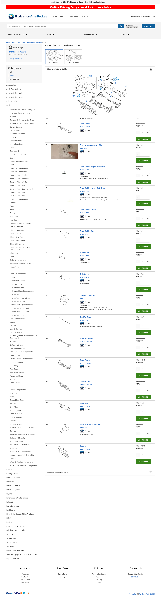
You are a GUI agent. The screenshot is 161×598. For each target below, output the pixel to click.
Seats (12, 396)
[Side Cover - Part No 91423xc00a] (64, 255)
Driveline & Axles (13, 478)
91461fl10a (84, 234)
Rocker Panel (15, 383)
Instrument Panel (17, 287)
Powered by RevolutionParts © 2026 (142, 594)
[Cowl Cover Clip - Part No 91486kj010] (64, 173)
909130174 (84, 299)
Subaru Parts (62, 574)
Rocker (12, 379)
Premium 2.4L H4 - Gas (34, 42)
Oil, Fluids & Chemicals (15, 530)
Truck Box (14, 448)
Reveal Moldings (16, 376)
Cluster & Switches (17, 134)
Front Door (14, 216)
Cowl (12, 147)
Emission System (13, 490)
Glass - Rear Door (17, 237)
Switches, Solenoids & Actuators (22, 434)
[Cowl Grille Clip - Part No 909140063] (64, 151)
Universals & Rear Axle (15, 550)
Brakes (9, 469)
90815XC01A (85, 406)
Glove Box (14, 253)
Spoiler (13, 421)
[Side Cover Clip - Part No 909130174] (64, 300)
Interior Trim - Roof (17, 315)
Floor (12, 206)
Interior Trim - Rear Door (19, 312)
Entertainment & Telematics (17, 498)
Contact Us (84, 16)
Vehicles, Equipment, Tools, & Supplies (21, 554)
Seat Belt (13, 393)
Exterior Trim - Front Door (20, 178)
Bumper (13, 116)
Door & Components (18, 154)
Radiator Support (17, 362)
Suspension (11, 538)
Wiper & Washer (12, 558)
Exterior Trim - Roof (17, 196)
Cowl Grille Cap (87, 231)
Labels (12, 322)
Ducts (12, 165)
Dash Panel (85, 381)
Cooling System (12, 473)
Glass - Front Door (17, 230)
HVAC (8, 518)
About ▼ (125, 34)
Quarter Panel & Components (21, 359)
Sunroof (13, 431)
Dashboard (14, 151)
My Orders (25, 583)
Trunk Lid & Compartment (20, 452)
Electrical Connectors (18, 172)
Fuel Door (14, 220)
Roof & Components (18, 390)
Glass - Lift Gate (16, 234)
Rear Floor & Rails (17, 372)
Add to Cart (143, 139)
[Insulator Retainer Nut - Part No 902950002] (64, 428)
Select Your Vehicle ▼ (17, 34)
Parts (12, 75)
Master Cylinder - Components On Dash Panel (23, 337)
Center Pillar (15, 130)
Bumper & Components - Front (22, 120)
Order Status (73, 16)
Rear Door (14, 369)
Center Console (16, 127)
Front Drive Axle (12, 506)
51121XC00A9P (86, 363)
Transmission (11, 546)
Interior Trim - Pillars (18, 301)
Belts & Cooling (12, 101)
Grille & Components (18, 260)
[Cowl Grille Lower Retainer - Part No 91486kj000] (64, 194)
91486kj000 (84, 191)
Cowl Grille (85, 123)
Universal (13, 458)
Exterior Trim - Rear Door (20, 192)
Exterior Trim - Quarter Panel (21, 189)
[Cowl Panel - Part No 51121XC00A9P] (64, 365)
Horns (12, 277)
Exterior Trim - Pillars (18, 185)
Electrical (10, 482)
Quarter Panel (15, 355)
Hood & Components (18, 274)
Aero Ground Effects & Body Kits (23, 110)
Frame (12, 213)
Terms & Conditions (99, 574)
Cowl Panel (85, 360)
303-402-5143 (135, 577)
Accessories (14, 79)
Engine (9, 494)
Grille (12, 256)
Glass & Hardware (17, 244)
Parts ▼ (50, 34)
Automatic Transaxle (14, 93)
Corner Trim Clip (87, 295)
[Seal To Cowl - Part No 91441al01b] (64, 320)
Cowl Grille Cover (88, 209)
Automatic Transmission (16, 97)
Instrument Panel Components (22, 291)
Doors (12, 158)
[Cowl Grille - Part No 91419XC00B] (64, 128)
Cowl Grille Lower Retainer (92, 188)
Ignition (9, 522)
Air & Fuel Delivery (13, 89)
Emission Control (13, 486)
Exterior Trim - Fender (18, 175)
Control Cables (16, 141)
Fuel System (11, 510)
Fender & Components (19, 199)
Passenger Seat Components (21, 352)
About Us (63, 16)
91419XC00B (85, 127)
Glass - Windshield (17, 240)
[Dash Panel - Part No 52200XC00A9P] (64, 386)
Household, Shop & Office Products (20, 514)
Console (13, 137)
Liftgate (13, 325)
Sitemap (62, 577)
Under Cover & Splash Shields (22, 455)
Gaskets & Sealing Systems (20, 223)
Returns (98, 577)
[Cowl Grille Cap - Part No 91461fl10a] (64, 234)
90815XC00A (85, 449)
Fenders (13, 203)
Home (55, 16)
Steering (9, 534)
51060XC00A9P (86, 342)
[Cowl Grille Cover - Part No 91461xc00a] (64, 212)
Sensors (13, 403)
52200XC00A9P (86, 385)
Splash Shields (16, 417)
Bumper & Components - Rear (22, 123)
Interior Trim (15, 294)
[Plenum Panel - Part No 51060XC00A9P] (64, 342)
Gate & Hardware (17, 227)
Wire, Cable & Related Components (24, 465)
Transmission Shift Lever (19, 445)
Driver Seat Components (19, 161)
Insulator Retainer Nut (90, 424)
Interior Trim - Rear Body (20, 308)
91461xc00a (84, 213)
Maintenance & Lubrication (17, 526)
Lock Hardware (16, 332)
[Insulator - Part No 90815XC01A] (64, 407)
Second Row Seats (17, 400)
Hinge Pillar (14, 267)
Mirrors (13, 341)
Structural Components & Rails (22, 427)
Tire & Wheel (11, 542)
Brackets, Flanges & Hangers (21, 113)
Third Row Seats (16, 441)
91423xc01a (84, 277)
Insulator (84, 403)
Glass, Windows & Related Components (20, 248)
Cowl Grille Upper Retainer (92, 166)
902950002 (84, 428)
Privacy (98, 583)
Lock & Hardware (16, 329)
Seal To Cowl (85, 317)
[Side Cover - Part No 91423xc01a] (64, 277)
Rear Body (14, 365)
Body (8, 105)
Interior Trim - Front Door (20, 298)
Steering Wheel (16, 424)
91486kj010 (84, 170)
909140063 (84, 148)
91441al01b (84, 320)
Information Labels (17, 281)
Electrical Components (19, 168)
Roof (12, 386)
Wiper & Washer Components (21, 462)
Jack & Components (17, 318)
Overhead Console (17, 348)
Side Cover (85, 252)
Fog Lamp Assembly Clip (91, 145)
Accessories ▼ (90, 34)
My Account (131, 27)
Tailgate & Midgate (17, 438)
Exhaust (9, 502)
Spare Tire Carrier (17, 414)
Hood (12, 270)
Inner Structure (16, 284)
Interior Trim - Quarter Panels (21, 305)
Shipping (99, 580)
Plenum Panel (86, 338)
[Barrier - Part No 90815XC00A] (64, 452)
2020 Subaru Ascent (18, 42)
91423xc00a (84, 256)
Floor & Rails (15, 209)
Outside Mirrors (16, 345)
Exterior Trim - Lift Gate (19, 182)
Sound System (15, 410)
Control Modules (16, 144)
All (11, 72)
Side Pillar (14, 407)
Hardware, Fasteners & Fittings (22, 263)
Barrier (83, 446)
